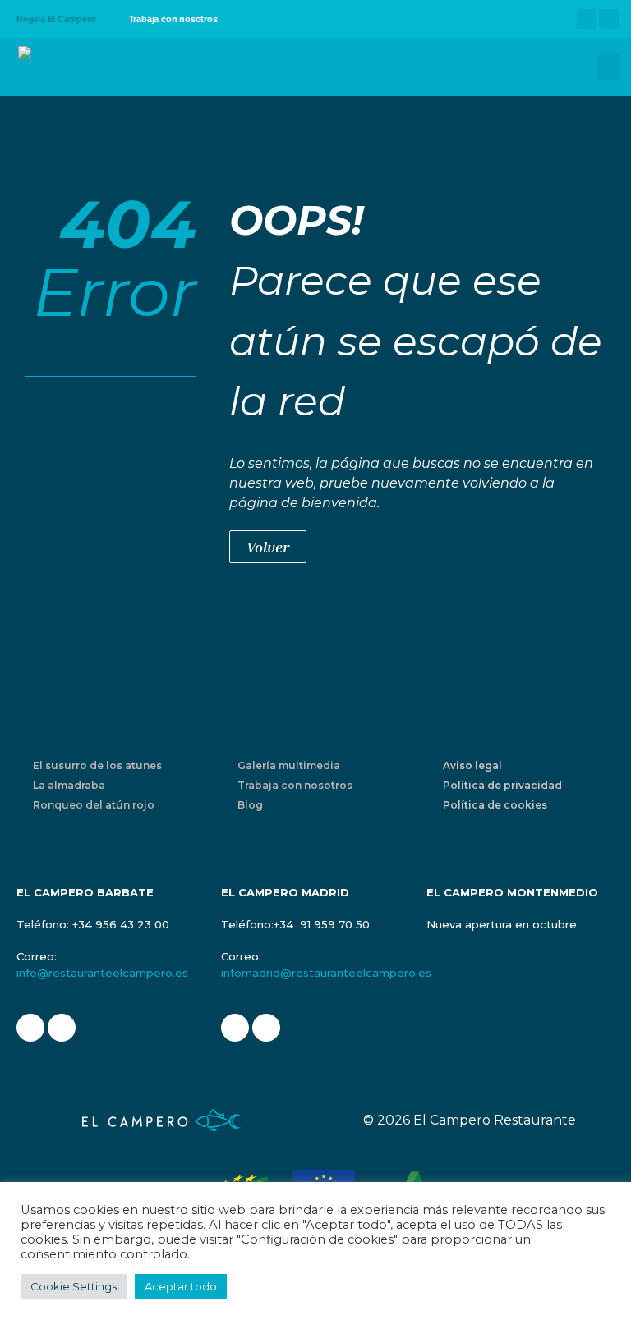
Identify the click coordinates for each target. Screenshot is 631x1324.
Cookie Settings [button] (73, 1286)
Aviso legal (472, 765)
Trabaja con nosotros (173, 19)
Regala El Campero (56, 19)
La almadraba (69, 785)
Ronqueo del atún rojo (93, 805)
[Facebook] (586, 19)
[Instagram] (609, 19)
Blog (250, 805)
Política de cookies (495, 805)
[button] (608, 66)
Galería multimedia (288, 765)
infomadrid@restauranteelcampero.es (326, 972)
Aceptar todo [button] (181, 1286)
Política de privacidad (502, 785)
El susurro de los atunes (97, 765)
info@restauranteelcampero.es (102, 972)
